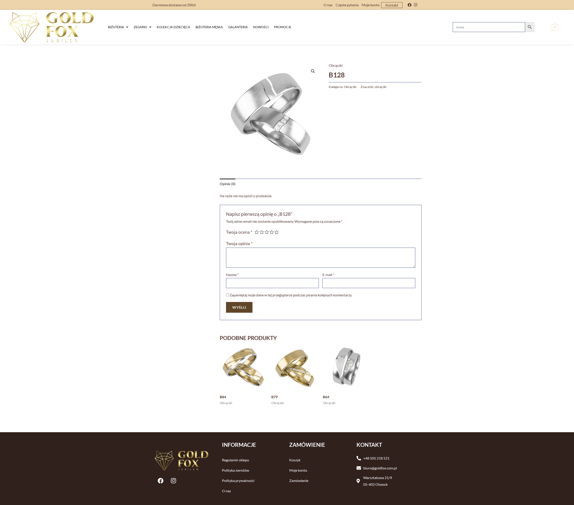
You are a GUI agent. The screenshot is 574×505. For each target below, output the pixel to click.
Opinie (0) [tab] (227, 184)
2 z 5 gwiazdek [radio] (262, 232)
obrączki (381, 87)
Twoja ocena (239, 232)
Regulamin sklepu (235, 460)
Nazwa (232, 274)
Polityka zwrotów (235, 470)
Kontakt (391, 5)
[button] (118, 27)
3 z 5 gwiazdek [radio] (267, 232)
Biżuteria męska (209, 27)
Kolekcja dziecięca (173, 27)
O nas (328, 5)
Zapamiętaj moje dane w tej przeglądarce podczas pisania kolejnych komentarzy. (291, 295)
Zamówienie (298, 480)
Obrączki (336, 65)
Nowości (261, 27)
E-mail (328, 274)
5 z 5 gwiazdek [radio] (276, 232)
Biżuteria (116, 27)
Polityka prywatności (238, 480)
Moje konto (371, 5)
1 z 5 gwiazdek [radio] (256, 232)
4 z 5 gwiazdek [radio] (272, 232)
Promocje (282, 27)
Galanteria (238, 27)
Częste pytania (347, 5)
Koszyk (294, 460)
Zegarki (140, 27)
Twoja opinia (239, 243)
